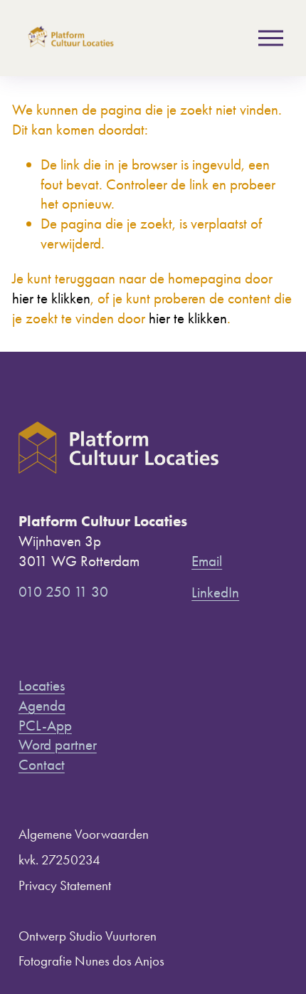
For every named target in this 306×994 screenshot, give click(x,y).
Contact (42, 764)
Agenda (42, 705)
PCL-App (45, 725)
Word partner (58, 744)
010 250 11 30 (63, 591)
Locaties (42, 685)
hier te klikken (51, 298)
